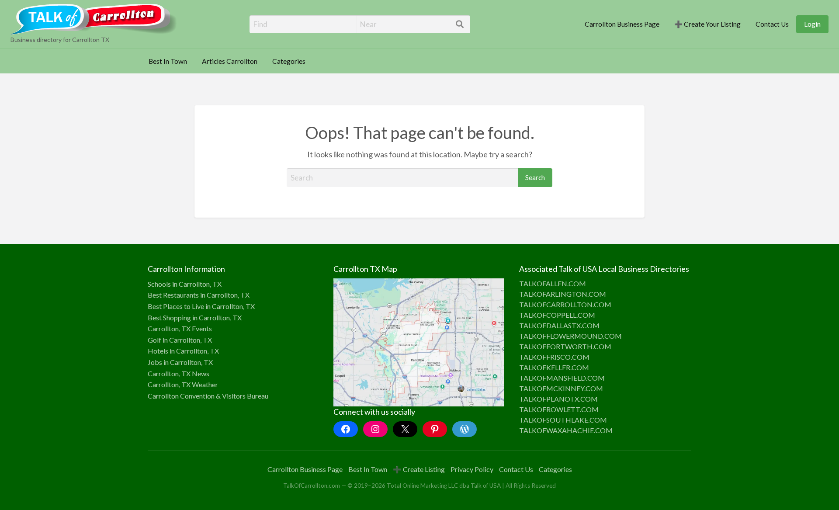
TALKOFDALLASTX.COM (559, 325)
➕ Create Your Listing (707, 24)
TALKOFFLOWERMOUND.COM (570, 336)
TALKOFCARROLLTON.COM (565, 304)
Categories (288, 61)
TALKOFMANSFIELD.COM (562, 378)
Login (812, 24)
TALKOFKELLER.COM (554, 367)
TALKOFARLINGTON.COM (562, 294)
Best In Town (168, 61)
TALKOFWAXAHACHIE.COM (566, 430)
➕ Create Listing (419, 469)
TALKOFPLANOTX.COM (558, 399)
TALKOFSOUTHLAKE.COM (563, 420)
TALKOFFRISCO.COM (554, 357)
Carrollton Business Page (622, 24)
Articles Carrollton (229, 61)
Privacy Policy (472, 469)
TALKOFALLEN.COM (552, 283)
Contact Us (772, 24)
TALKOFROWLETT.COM (559, 409)
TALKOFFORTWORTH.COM (565, 346)
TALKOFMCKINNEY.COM (561, 388)
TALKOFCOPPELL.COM (557, 315)
